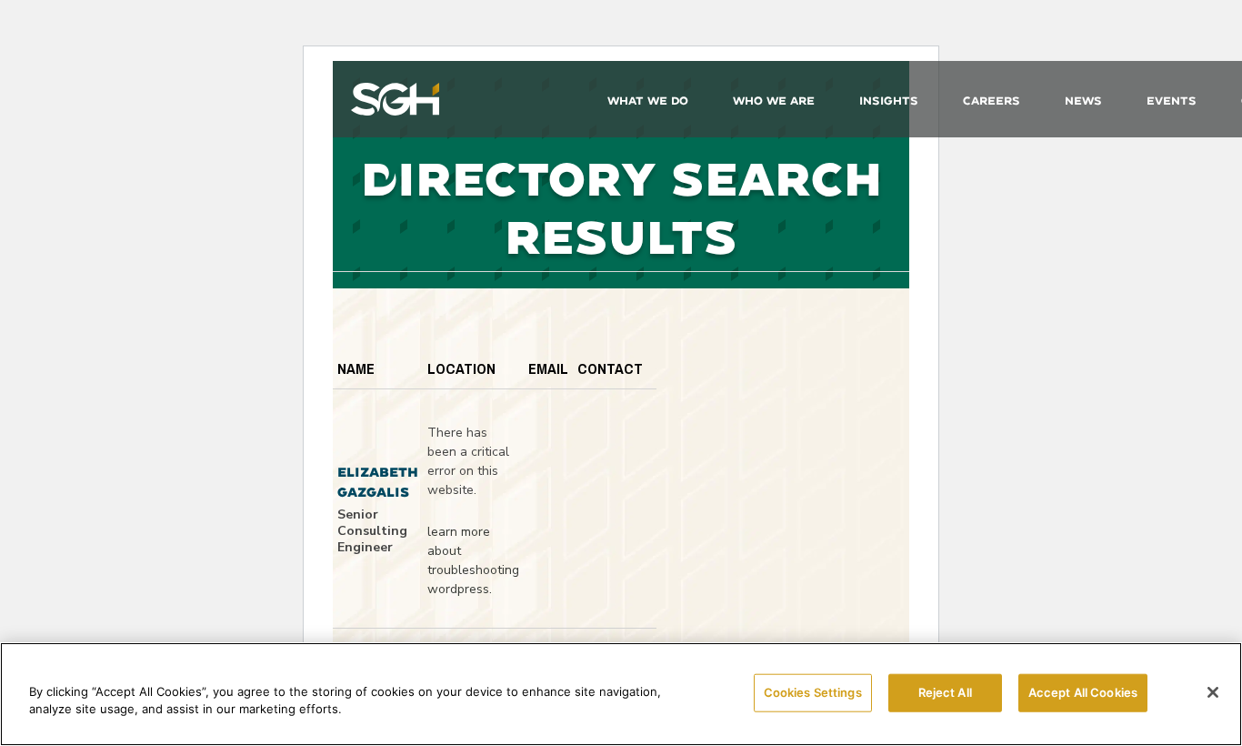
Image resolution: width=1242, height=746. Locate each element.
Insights (888, 100)
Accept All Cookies (1082, 692)
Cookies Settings (813, 692)
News (1083, 100)
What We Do (647, 100)
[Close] (1213, 692)
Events (1172, 100)
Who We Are (774, 100)
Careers (991, 100)
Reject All (945, 692)
